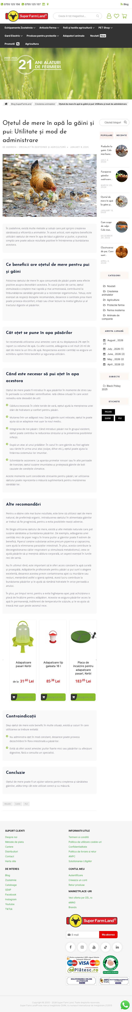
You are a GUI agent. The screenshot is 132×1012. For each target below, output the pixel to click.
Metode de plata (14, 841)
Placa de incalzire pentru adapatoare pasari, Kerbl (83, 668)
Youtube (9, 904)
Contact (9, 856)
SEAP (8, 889)
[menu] (66, 36)
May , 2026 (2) (114, 359)
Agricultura (113, 299)
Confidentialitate (78, 846)
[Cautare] (126, 121)
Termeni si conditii (79, 837)
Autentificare (76, 875)
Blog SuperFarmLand (21, 104)
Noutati (111, 286)
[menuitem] (19, 28)
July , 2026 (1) (114, 348)
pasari (7, 804)
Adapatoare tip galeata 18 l (53, 664)
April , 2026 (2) (114, 364)
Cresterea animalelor (45, 104)
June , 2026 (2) (115, 354)
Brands (72, 907)
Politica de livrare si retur (82, 851)
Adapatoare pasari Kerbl (23, 664)
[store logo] (26, 16)
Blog (7, 875)
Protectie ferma (115, 305)
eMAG (72, 902)
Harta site (10, 861)
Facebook (10, 894)
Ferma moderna (116, 310)
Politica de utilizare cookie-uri (85, 841)
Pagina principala (6, 104)
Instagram (10, 899)
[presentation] (96, 658)
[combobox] (77, 16)
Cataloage (11, 884)
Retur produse (77, 884)
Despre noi (11, 837)
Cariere (9, 846)
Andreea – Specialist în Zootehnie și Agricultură (36, 147)
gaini (17, 804)
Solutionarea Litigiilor (80, 861)
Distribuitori (11, 851)
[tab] (106, 137)
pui (26, 804)
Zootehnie (10, 880)
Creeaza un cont (78, 880)
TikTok (9, 908)
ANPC (72, 856)
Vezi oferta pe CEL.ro (80, 897)
